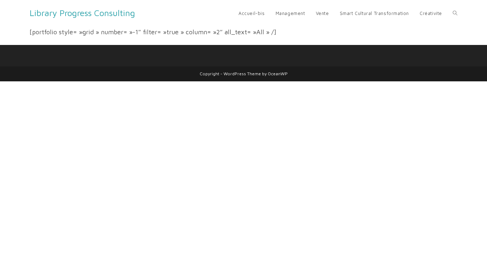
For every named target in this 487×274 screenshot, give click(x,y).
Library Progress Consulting (82, 13)
